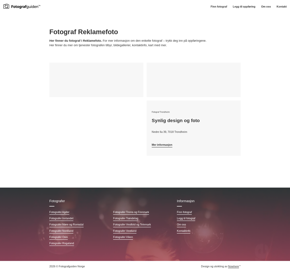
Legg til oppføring (244, 6)
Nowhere (233, 266)
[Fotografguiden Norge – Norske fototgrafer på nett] (21, 6)
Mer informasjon (162, 144)
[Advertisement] (96, 80)
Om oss (266, 6)
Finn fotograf (219, 6)
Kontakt (282, 6)
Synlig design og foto (176, 120)
